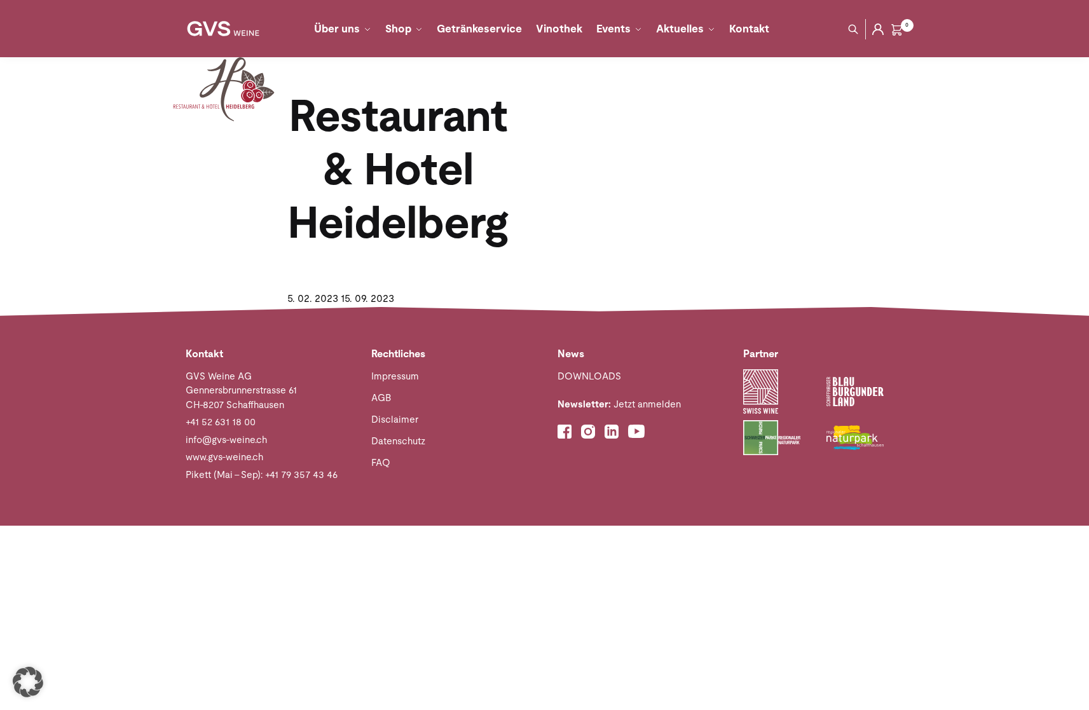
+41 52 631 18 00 (221, 421)
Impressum (395, 376)
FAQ (380, 462)
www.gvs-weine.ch (224, 456)
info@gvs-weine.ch (226, 439)
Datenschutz (398, 440)
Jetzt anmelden (619, 404)
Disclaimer (394, 419)
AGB (381, 397)
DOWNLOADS (589, 376)
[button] (28, 682)
